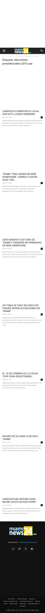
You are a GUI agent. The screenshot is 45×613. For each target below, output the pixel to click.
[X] (25, 549)
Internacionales (22, 599)
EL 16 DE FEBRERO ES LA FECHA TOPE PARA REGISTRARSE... (20, 375)
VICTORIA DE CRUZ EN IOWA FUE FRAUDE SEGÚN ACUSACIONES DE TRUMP (21, 308)
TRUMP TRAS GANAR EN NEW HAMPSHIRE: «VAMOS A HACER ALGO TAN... (19, 177)
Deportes (32, 599)
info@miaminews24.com (27, 542)
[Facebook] (13, 549)
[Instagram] (19, 549)
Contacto (22, 606)
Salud (5, 604)
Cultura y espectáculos (10, 601)
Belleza (37, 601)
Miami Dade (13, 604)
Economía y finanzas (26, 601)
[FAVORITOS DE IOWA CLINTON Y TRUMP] (22, 413)
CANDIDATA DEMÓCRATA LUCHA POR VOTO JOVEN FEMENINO (20, 113)
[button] (4, 51)
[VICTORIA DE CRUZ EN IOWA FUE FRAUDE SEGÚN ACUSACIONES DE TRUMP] (22, 282)
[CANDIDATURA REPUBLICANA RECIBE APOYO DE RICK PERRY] (22, 475)
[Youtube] (32, 549)
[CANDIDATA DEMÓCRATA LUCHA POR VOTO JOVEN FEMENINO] (22, 88)
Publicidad (23, 604)
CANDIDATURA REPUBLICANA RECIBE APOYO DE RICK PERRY (19, 500)
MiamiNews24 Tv (33, 604)
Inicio (4, 56)
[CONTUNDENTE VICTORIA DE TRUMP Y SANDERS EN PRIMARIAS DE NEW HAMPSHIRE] (22, 216)
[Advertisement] (22, 24)
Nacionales (11, 599)
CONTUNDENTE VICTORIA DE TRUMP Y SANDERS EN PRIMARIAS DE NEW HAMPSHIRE (22, 242)
